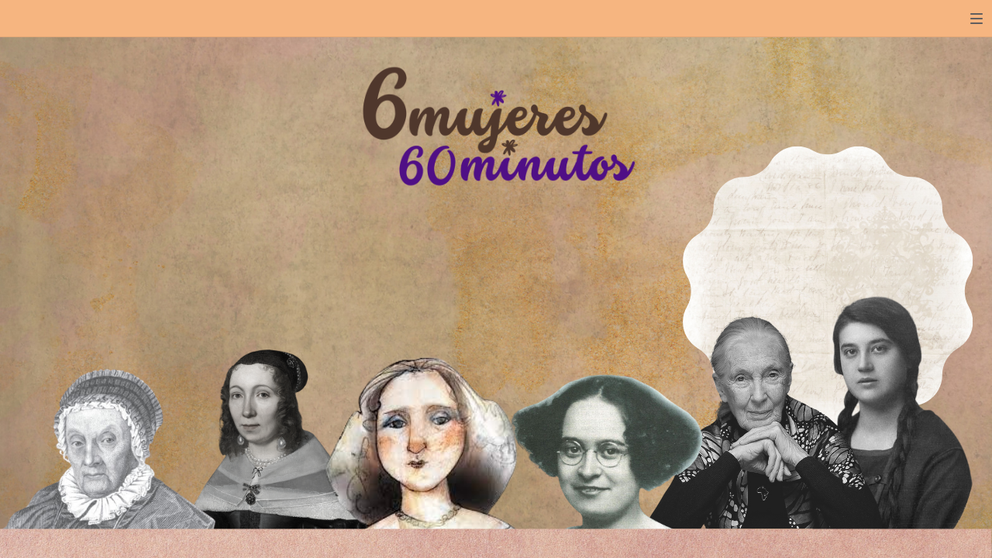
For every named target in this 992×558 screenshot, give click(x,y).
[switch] (976, 18)
